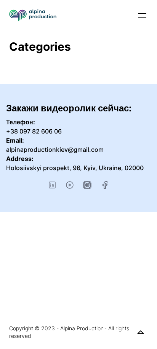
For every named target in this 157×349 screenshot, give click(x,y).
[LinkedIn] (52, 185)
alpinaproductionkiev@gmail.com (55, 149)
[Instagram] (87, 185)
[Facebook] (104, 185)
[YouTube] (69, 185)
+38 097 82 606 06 (34, 131)
